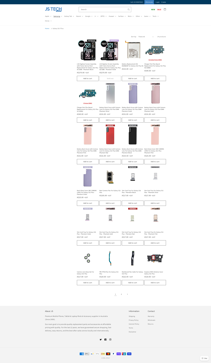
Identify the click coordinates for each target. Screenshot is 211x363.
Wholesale (149, 2)
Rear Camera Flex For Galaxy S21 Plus (110, 191)
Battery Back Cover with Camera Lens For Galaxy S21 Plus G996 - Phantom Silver (109, 109)
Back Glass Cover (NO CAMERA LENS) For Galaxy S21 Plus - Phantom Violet (86, 192)
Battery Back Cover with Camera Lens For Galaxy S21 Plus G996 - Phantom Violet (132, 109)
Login (158, 2)
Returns (150, 324)
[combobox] (105, 9)
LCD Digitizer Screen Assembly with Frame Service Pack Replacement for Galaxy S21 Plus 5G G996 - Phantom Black (87, 67)
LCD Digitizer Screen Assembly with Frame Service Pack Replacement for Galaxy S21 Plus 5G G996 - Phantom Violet (110, 67)
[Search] (128, 9)
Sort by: (133, 37)
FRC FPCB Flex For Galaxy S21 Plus (109, 273)
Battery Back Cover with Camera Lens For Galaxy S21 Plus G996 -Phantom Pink (87, 151)
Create (163, 2)
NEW (153, 9)
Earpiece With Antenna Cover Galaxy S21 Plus (153, 273)
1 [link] (115, 294)
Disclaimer (132, 332)
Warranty (151, 316)
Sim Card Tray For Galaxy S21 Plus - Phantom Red (131, 233)
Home (47, 28)
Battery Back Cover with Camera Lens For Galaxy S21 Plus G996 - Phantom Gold (154, 109)
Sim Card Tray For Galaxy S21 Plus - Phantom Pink (154, 233)
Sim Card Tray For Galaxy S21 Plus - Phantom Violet (86, 233)
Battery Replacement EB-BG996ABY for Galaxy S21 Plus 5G (132, 65)
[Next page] (127, 294)
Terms (131, 328)
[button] (48, 16)
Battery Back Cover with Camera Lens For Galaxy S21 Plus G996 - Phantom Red (109, 151)
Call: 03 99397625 (136, 2)
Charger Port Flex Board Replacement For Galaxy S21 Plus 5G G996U (87, 109)
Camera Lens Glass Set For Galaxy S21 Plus (85, 273)
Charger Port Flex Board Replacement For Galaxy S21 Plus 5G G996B (155, 66)
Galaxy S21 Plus (58, 28)
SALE (159, 9)
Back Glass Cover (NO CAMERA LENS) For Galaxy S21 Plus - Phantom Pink (154, 151)
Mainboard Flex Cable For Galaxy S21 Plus (132, 273)
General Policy (134, 324)
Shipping (132, 316)
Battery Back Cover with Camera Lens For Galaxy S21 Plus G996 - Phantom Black (132, 151)
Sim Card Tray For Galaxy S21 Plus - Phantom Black (131, 191)
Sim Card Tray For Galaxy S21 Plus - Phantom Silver (154, 191)
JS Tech (108, 358)
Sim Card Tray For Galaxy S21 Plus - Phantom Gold (109, 233)
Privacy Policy (133, 320)
